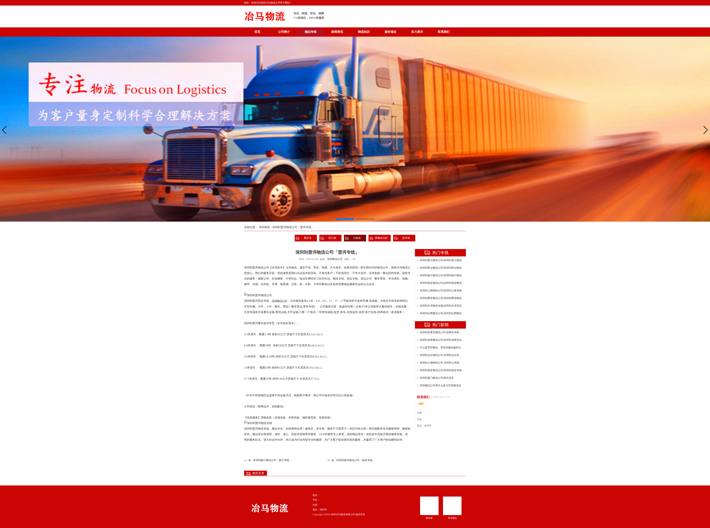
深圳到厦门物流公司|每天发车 (437, 377)
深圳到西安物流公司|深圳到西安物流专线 (443, 298)
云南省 (357, 238)
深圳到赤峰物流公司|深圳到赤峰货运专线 (443, 340)
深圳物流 (264, 227)
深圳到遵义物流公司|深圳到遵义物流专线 (443, 260)
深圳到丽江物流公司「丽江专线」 (272, 460)
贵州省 (406, 238)
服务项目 (390, 31)
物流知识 (364, 31)
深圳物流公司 (335, 259)
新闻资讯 (337, 31)
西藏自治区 (381, 238)
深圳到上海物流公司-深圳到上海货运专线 (443, 362)
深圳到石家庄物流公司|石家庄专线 (439, 332)
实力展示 (417, 31)
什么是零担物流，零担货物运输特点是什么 (444, 347)
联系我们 (444, 31)
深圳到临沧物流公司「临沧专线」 (355, 460)
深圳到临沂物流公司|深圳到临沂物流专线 (443, 275)
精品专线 (311, 31)
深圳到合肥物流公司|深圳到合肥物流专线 (443, 313)
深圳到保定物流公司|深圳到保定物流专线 (443, 283)
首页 (257, 31)
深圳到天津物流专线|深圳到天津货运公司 (443, 305)
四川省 (332, 238)
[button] (345, 219)
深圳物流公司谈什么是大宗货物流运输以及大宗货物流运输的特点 (457, 385)
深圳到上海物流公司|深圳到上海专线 (441, 290)
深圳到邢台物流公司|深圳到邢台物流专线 (443, 267)
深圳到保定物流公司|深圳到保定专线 (441, 370)
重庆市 (308, 238)
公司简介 (284, 31)
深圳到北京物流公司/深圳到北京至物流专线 (445, 355)
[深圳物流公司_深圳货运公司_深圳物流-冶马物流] (265, 22)
